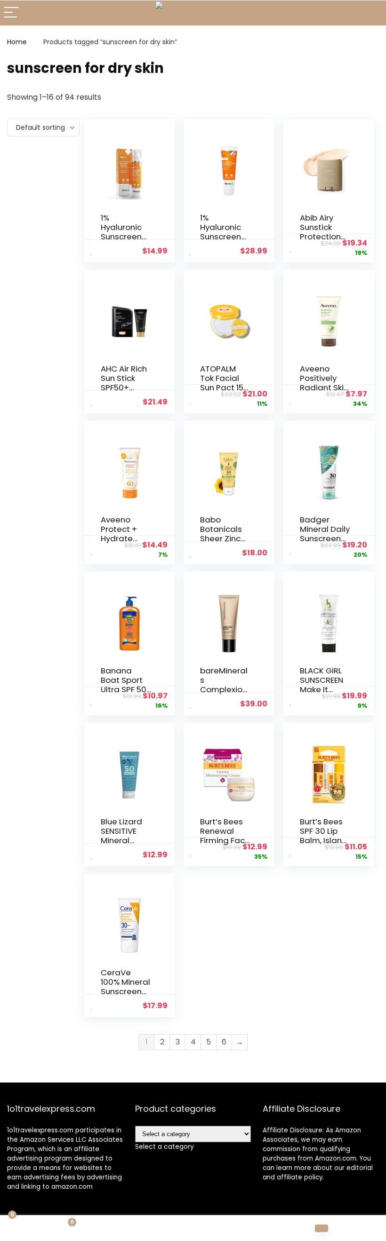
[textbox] (164, 1146)
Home (17, 42)
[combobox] (164, 1146)
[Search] (371, 12)
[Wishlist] (193, 1228)
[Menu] (11, 12)
